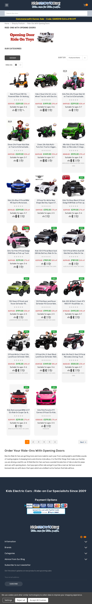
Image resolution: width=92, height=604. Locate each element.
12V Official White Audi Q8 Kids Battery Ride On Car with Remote (73, 252)
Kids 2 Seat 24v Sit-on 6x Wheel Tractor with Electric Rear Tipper (46, 95)
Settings (8, 600)
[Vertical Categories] (7, 5)
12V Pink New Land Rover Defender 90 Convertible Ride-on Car (46, 302)
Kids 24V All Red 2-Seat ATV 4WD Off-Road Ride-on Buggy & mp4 (73, 302)
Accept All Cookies (38, 600)
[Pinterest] (81, 537)
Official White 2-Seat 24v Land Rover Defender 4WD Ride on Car (18, 355)
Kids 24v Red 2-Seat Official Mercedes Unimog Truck (73, 355)
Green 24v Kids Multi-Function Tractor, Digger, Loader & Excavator (46, 146)
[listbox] (77, 57)
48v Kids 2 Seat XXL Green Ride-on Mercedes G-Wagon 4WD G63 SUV (74, 146)
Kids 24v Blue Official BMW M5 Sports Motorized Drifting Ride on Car (18, 201)
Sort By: (62, 58)
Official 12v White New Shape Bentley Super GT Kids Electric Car (46, 201)
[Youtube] (85, 537)
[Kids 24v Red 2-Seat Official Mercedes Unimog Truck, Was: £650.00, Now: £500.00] (74, 341)
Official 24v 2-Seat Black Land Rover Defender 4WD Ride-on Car (46, 355)
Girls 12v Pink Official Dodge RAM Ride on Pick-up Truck (18, 252)
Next (82, 442)
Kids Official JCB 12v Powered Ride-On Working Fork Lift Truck (18, 95)
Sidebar (13, 58)
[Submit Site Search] (85, 13)
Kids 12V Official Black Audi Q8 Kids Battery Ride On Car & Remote (46, 252)
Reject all (21, 600)
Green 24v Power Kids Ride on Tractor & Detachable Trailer (18, 146)
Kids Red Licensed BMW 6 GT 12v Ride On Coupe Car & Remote (18, 411)
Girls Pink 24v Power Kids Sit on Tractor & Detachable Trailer (73, 95)
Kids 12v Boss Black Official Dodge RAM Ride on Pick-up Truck (73, 201)
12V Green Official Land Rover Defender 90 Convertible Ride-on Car (18, 302)
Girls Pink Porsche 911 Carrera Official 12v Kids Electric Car (46, 411)
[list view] (20, 65)
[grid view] (16, 65)
